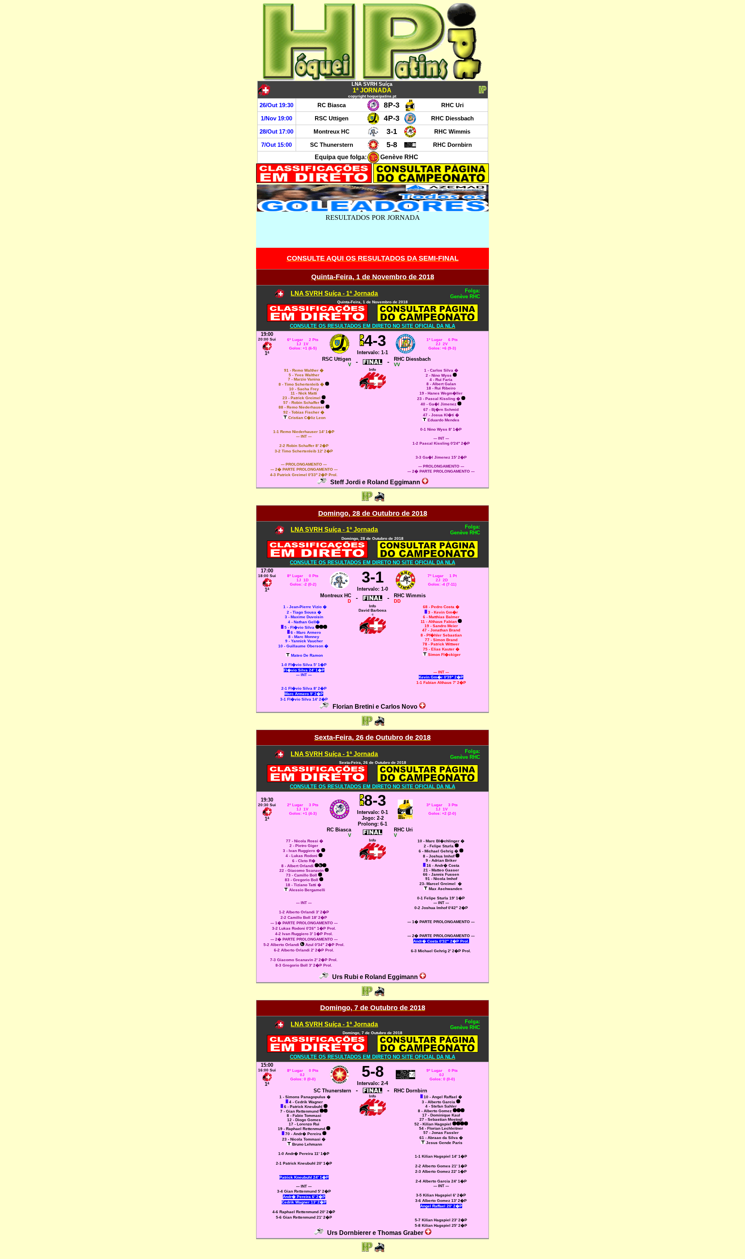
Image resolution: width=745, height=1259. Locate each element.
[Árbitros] (322, 482)
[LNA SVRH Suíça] (279, 295)
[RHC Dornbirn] (410, 148)
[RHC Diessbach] (410, 122)
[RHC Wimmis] (410, 135)
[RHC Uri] (410, 109)
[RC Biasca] (373, 109)
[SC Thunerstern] (373, 148)
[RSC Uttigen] (373, 122)
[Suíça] (425, 482)
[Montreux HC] (373, 135)
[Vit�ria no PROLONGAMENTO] (361, 340)
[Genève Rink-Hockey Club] (373, 161)
